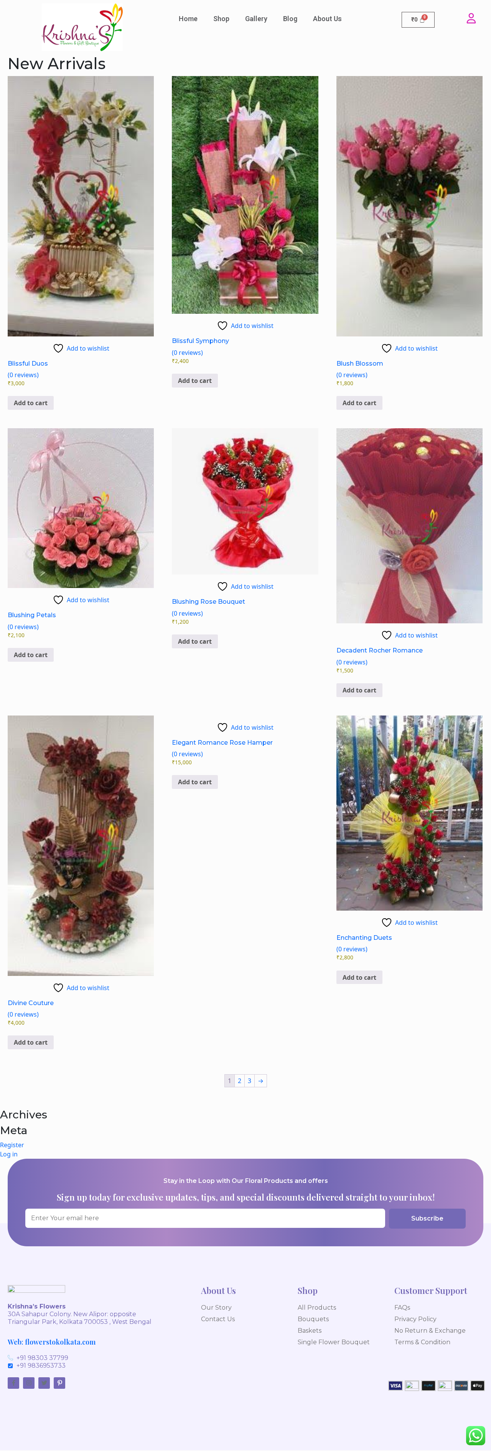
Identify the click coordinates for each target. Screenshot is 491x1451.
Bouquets (313, 1319)
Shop (221, 19)
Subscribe (427, 1218)
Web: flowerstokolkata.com (52, 1342)
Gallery (256, 19)
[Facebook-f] (13, 1383)
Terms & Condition (422, 1342)
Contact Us (218, 1319)
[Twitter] (44, 1383)
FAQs (402, 1307)
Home (188, 19)
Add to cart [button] (31, 403)
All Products (317, 1307)
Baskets (309, 1330)
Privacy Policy (415, 1319)
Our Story (216, 1307)
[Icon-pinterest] (59, 1383)
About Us (327, 19)
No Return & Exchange (430, 1330)
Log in (9, 1154)
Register (12, 1145)
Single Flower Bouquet (334, 1342)
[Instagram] (29, 1383)
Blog (290, 19)
